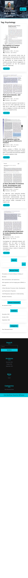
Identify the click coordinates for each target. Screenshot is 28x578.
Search (14, 260)
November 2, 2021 (9, 98)
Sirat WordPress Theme (10, 395)
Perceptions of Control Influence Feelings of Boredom (11, 47)
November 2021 (6, 314)
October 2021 (5, 317)
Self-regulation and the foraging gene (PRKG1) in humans (12, 140)
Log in (9, 377)
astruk (16, 98)
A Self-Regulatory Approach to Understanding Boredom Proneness (13, 233)
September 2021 (6, 319)
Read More (7, 69)
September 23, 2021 (9, 236)
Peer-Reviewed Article (7, 329)
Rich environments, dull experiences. (11, 95)
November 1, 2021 (9, 144)
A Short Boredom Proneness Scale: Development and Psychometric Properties (13, 185)
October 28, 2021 (8, 189)
